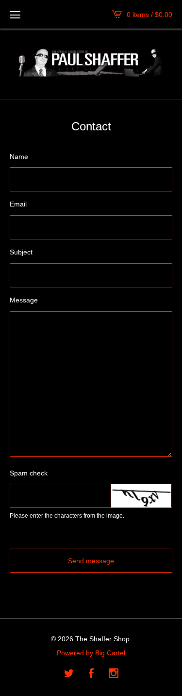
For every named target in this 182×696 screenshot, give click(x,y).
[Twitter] (69, 674)
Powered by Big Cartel (91, 652)
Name (19, 156)
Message (24, 300)
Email (18, 204)
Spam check (29, 473)
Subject (21, 252)
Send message (91, 561)
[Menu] (15, 14)
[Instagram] (113, 674)
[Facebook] (91, 674)
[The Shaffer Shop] (91, 62)
